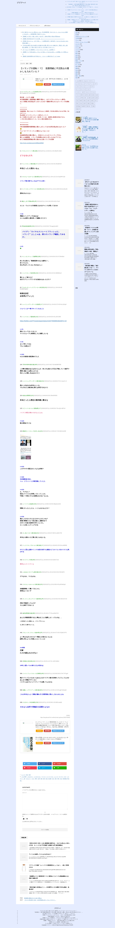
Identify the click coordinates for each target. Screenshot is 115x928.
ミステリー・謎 (79, 92)
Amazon (39, 84)
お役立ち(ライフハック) (81, 36)
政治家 (49, 778)
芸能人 (92, 103)
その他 (77, 38)
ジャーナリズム (49, 776)
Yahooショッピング (58, 84)
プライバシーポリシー (35, 25)
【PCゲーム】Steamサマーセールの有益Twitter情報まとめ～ (91, 184)
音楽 (76, 77)
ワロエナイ (28, 778)
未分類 (77, 62)
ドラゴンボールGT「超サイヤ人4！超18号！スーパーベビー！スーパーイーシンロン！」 (59, 910)
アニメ (77, 40)
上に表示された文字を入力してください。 (32, 821)
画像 (76, 68)
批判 (44, 778)
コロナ (77, 86)
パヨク (64, 776)
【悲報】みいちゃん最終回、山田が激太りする (82, 21)
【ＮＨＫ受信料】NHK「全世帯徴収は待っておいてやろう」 (40, 900)
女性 (97, 95)
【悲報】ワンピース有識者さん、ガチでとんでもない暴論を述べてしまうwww (58, 917)
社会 (61, 778)
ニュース (23, 774)
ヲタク (77, 95)
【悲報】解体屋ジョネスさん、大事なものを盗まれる (82, 12)
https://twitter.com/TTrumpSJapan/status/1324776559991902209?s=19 (43, 321)
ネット (77, 89)
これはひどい (30, 776)
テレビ (82, 86)
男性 (58, 778)
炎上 (96, 100)
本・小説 (77, 64)
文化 (53, 778)
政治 (27, 774)
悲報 (41, 778)
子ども (77, 97)
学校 (82, 97)
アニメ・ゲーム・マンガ (81, 42)
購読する (80, 29)
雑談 (76, 74)
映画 (81, 100)
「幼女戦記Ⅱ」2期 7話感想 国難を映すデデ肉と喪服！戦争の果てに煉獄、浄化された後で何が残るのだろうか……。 (58, 912)
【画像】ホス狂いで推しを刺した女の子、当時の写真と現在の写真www (41, 36)
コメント (24, 792)
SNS (76, 32)
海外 (30, 774)
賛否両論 (65, 778)
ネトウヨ (61, 776)
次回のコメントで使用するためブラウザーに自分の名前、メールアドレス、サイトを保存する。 (44, 815)
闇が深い (89, 106)
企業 (89, 95)
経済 (85, 103)
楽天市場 (47, 84)
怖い (86, 97)
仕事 (39, 778)
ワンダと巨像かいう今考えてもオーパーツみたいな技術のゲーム (82, 22)
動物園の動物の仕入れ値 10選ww (33, 898)
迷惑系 (83, 106)
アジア (86, 83)
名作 (76, 55)
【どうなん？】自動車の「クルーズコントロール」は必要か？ (38, 49)
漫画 (92, 100)
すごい (92, 81)
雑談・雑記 (78, 75)
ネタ (76, 51)
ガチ (96, 83)
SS (76, 34)
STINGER (71, 925)
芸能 (76, 72)
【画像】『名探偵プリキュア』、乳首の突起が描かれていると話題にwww (82, 19)
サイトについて (22, 25)
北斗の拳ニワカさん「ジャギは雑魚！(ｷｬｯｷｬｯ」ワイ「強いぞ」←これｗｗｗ (59, 913)
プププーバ (21, 3)
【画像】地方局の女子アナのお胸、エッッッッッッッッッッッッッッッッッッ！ (43, 38)
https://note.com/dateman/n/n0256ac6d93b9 (32, 143)
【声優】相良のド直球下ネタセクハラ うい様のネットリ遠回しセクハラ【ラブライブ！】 (58, 919)
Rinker (42, 81)
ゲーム (77, 47)
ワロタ (32, 778)
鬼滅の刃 (78, 109)
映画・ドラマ (78, 60)
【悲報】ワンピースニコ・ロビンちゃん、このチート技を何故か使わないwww (58, 915)
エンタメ (77, 44)
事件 (36, 778)
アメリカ (44, 776)
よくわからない (37, 776)
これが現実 (23, 776)
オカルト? (77, 45)
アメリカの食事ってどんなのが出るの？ (40, 854)
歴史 (85, 100)
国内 (76, 57)
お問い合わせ (47, 25)
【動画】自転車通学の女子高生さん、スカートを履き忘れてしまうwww (41, 56)
